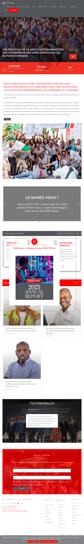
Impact (34, 6)
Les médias (53, 6)
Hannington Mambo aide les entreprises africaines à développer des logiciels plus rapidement (60, 330)
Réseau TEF (62, 6)
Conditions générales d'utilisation (71, 535)
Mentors (47, 516)
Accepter (30, 541)
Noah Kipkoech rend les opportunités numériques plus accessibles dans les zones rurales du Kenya (21, 384)
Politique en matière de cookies (48, 541)
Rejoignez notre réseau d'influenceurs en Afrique (14, 511)
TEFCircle (74, 523)
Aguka (60, 527)
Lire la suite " (9, 333)
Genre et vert (43, 6)
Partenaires (48, 513)
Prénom (15, 474)
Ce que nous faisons (22, 6)
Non (36, 541)
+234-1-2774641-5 (12, 506)
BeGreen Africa (62, 524)
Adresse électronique (19, 467)
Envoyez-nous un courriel (8, 508)
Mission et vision (49, 504)
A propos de (9, 6)
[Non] (82, 539)
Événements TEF (49, 522)
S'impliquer (47, 519)
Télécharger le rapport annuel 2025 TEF (32, 248)
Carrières (74, 520)
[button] (5, 204)
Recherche (74, 512)
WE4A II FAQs (61, 521)
